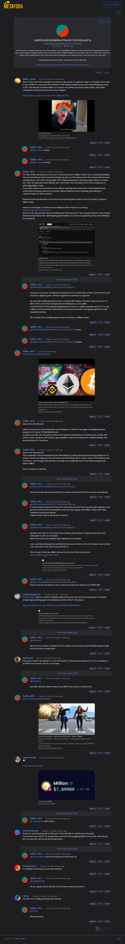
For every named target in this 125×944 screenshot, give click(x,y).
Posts (98, 72)
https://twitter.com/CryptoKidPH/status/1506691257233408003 (51, 605)
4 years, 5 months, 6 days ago (57, 637)
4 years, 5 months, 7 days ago (56, 594)
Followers (68, 46)
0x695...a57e (36, 147)
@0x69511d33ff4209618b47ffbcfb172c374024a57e (52, 287)
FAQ (119, 938)
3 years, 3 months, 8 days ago (57, 147)
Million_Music (29, 79)
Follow (102, 21)
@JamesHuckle (37, 821)
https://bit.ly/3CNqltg (32, 765)
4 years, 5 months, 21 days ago (44, 896)
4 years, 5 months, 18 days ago (52, 866)
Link (106, 143)
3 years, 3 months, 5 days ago (57, 160)
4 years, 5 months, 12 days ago (48, 658)
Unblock (19, 21)
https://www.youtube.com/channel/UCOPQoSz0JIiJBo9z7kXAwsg (62, 65)
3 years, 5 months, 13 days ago (50, 172)
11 (101, 808)
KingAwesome (30, 866)
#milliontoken (29, 597)
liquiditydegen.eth (32, 594)
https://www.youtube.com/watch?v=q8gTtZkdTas (46, 95)
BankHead (28, 658)
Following (56, 46)
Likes (107, 72)
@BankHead (35, 640)
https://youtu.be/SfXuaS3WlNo (37, 354)
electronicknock (30, 831)
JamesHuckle (29, 757)
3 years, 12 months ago (47, 351)
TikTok (26, 896)
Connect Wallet (112, 4)
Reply (92, 143)
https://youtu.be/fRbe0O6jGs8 (37, 698)
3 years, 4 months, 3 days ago (51, 79)
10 (101, 627)
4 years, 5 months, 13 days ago (50, 696)
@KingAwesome (37, 881)
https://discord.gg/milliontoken (44, 555)
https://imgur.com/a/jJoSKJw (36, 210)
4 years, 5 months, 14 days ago (54, 831)
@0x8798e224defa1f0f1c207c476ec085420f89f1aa (52, 504)
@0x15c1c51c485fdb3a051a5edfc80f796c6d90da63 (53, 582)
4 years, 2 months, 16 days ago (50, 450)
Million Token (20, 938)
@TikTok (33, 911)
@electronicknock (38, 856)
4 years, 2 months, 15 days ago (50, 421)
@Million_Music (36, 150)
